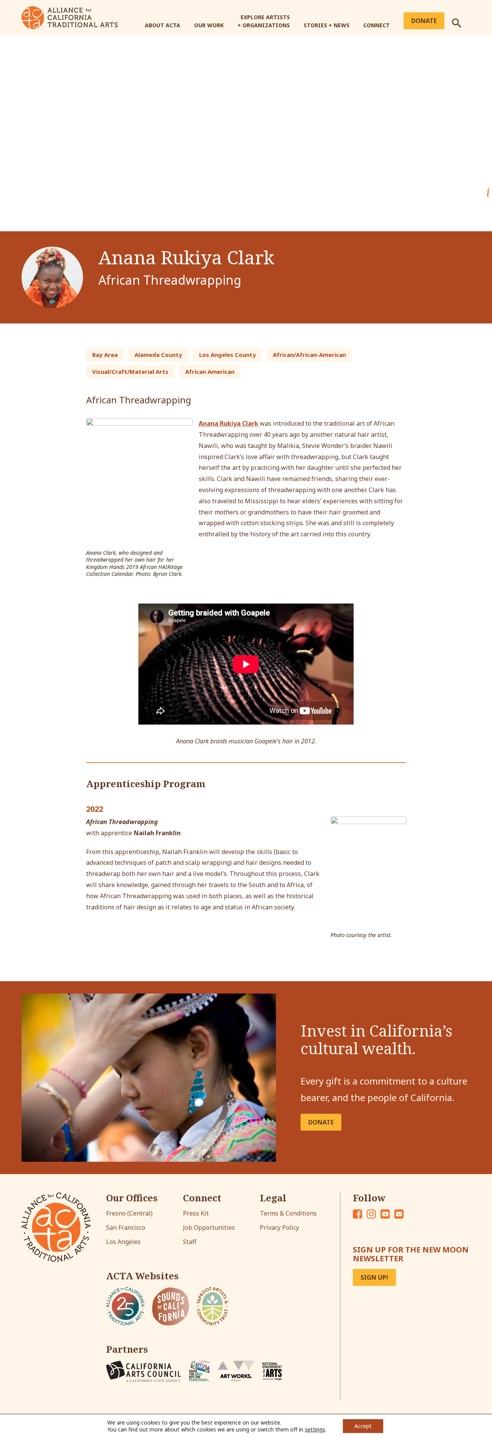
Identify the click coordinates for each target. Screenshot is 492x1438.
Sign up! (374, 1277)
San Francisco (125, 1227)
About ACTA (162, 25)
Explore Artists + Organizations (264, 21)
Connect (376, 25)
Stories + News (326, 25)
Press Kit (196, 1213)
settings (315, 1429)
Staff (189, 1241)
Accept (363, 1426)
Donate (424, 21)
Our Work (209, 25)
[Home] (70, 17)
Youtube (385, 1214)
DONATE (321, 1122)
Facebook (357, 1214)
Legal (273, 1198)
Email (399, 1214)
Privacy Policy (279, 1227)
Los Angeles (123, 1241)
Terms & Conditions (288, 1213)
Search (461, 20)
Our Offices (132, 1198)
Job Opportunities (209, 1227)
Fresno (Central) (129, 1213)
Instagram (371, 1214)
